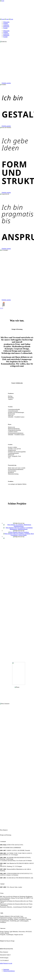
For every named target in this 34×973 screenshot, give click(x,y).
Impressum (6, 969)
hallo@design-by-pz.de (6, 963)
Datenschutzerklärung (9, 971)
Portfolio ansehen (6, 300)
